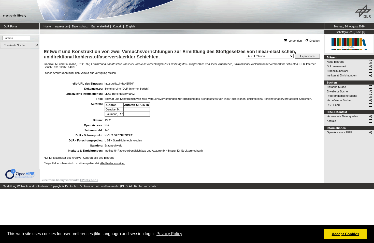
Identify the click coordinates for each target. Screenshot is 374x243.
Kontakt (117, 26)
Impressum (61, 26)
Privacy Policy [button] (169, 234)
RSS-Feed (333, 104)
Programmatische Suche (342, 95)
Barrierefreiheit (100, 26)
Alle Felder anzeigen (112, 163)
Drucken (314, 40)
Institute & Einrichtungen (341, 75)
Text (358, 32)
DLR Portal (10, 26)
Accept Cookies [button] (345, 234)
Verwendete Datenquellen (342, 116)
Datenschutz (80, 26)
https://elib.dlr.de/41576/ (119, 83)
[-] (354, 32)
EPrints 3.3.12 (89, 180)
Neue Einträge (335, 61)
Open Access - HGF (339, 132)
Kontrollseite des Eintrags (98, 157)
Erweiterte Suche (337, 91)
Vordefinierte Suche (339, 100)
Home (47, 26)
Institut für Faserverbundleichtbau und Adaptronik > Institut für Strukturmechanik (154, 150)
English (130, 26)
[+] (363, 32)
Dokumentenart (336, 66)
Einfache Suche (336, 86)
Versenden (296, 40)
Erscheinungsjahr (337, 70)
